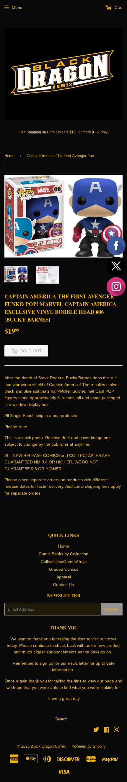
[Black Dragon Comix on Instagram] (117, 730)
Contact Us (63, 584)
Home (9, 155)
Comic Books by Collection (63, 553)
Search (61, 719)
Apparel (63, 577)
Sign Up (112, 609)
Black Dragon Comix (48, 746)
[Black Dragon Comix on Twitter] (96, 730)
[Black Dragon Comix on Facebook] (106, 730)
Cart (118, 7)
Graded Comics (63, 569)
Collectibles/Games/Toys (64, 561)
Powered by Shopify (88, 746)
